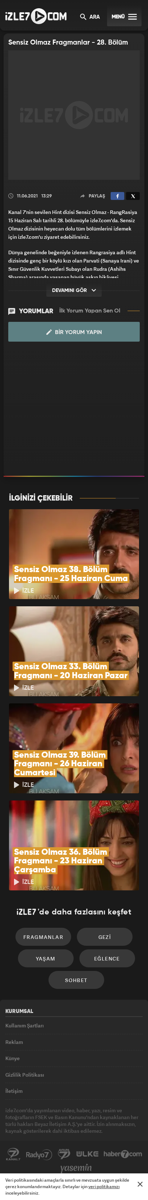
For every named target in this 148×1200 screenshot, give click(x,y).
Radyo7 (39, 1154)
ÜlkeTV (87, 1154)
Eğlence (107, 958)
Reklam (14, 1042)
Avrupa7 (64, 1154)
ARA (94, 17)
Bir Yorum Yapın (78, 333)
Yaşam (46, 958)
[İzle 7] (35, 16)
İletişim (14, 1090)
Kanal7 (13, 1154)
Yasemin (76, 1168)
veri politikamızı (104, 1186)
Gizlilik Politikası (24, 1074)
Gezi (104, 937)
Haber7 (123, 1154)
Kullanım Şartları (24, 1025)
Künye (12, 1058)
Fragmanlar (43, 937)
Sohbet (76, 980)
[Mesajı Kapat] (140, 1184)
